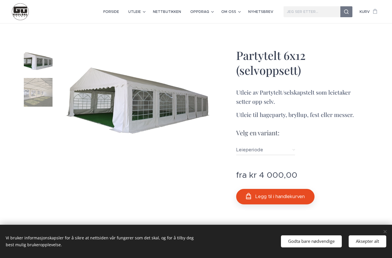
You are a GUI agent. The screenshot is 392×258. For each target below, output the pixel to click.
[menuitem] (113, 12)
